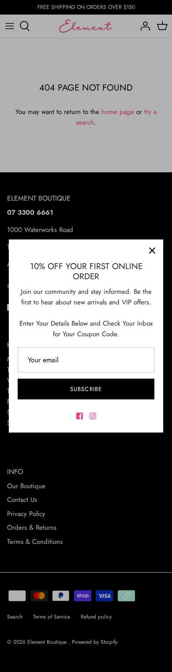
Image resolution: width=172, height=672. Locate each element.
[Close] (152, 250)
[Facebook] (79, 416)
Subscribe (85, 389)
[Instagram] (93, 416)
